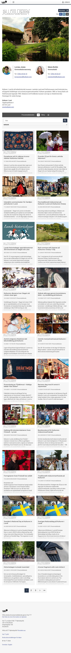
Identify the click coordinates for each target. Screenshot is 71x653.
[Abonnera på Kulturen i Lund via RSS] (67, 14)
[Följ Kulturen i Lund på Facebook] (60, 14)
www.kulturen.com (8, 107)
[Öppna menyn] (14, 2)
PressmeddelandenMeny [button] (33, 115)
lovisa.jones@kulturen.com (23, 77)
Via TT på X (5, 634)
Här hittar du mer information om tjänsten (14, 617)
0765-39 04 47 (55, 74)
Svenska (4, 644)
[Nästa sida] (40, 590)
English (10, 644)
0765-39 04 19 (22, 74)
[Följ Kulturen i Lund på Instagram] (63, 14)
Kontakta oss (22, 630)
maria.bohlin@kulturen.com (56, 77)
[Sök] (65, 120)
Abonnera (62, 10)
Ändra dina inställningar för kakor (12, 637)
